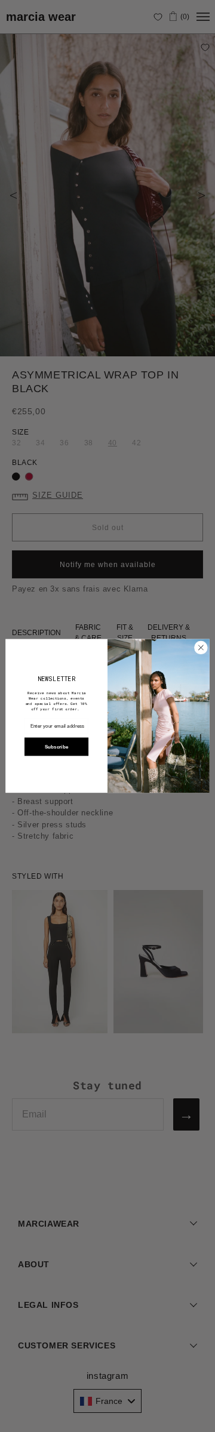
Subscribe (56, 747)
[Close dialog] (201, 648)
